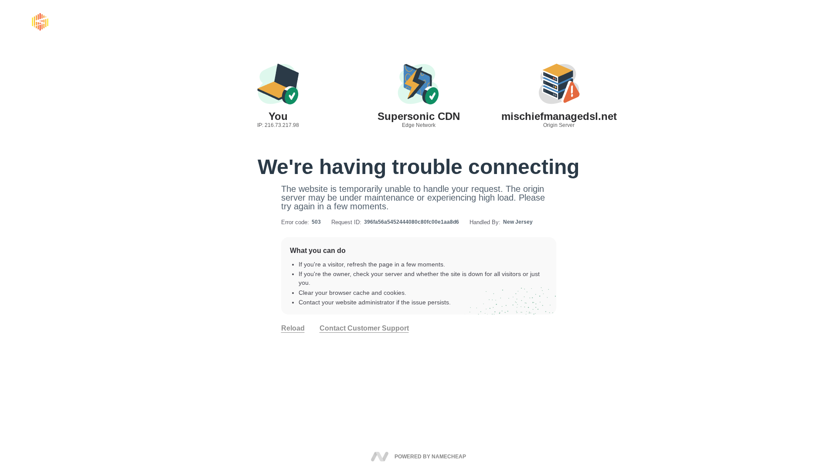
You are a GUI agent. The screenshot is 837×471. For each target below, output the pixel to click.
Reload (293, 328)
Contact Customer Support (364, 328)
